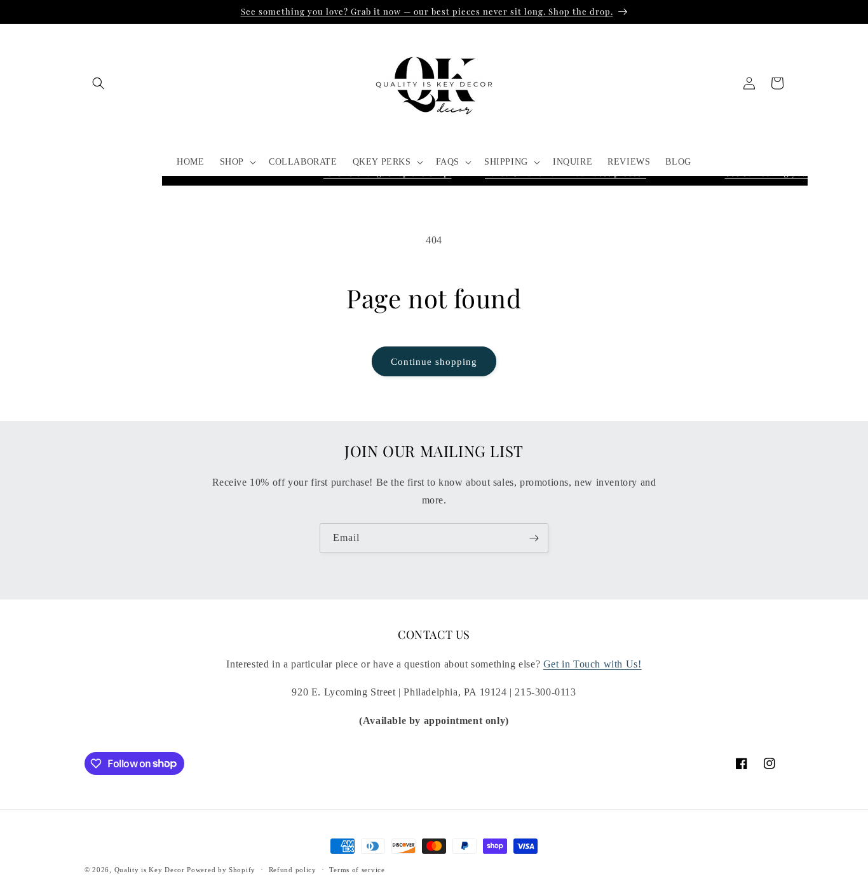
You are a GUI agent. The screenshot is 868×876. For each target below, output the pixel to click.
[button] (98, 83)
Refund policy (292, 869)
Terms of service (356, 869)
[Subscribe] (534, 538)
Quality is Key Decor (149, 869)
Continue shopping (434, 362)
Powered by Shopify (221, 869)
